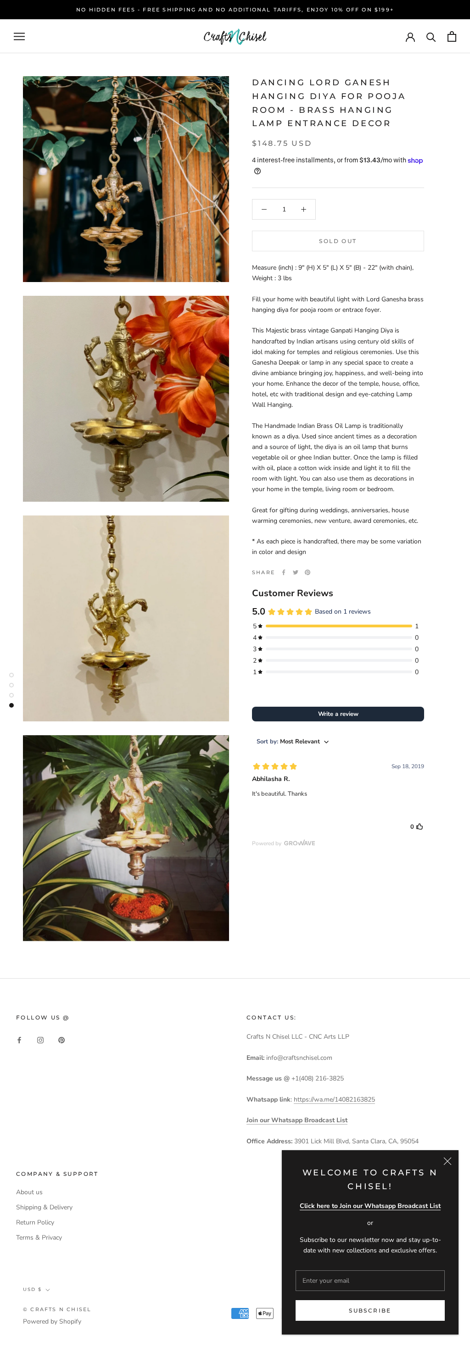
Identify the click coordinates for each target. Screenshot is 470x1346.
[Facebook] (283, 572)
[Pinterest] (307, 572)
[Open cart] (452, 36)
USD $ (32, 1289)
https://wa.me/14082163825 (334, 1099)
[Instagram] (40, 1039)
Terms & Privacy (39, 1237)
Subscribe (370, 1310)
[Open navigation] (19, 36)
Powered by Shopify (52, 1321)
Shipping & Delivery (44, 1207)
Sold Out (338, 241)
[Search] (431, 36)
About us (29, 1192)
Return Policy (35, 1222)
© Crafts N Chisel (57, 1309)
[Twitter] (295, 572)
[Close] (447, 1161)
